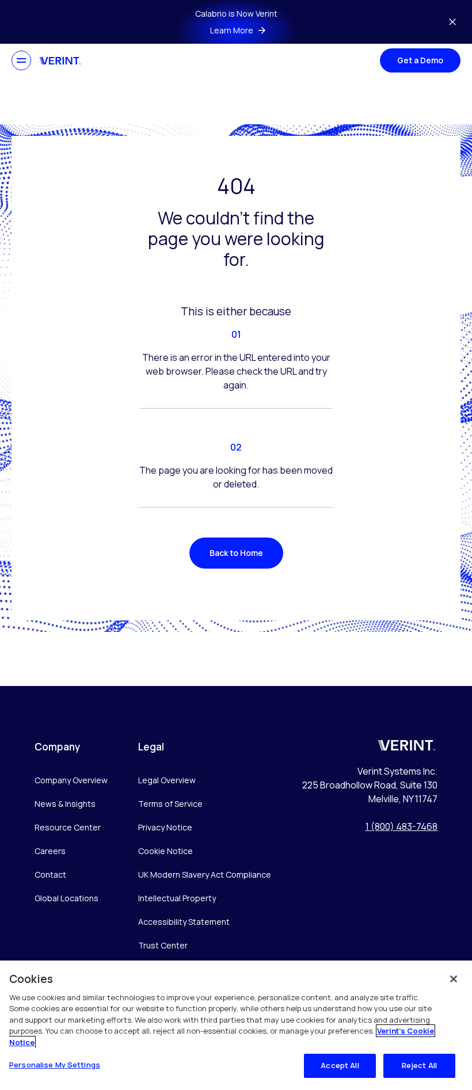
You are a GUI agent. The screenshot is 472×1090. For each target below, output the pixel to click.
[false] (453, 979)
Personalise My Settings (54, 1064)
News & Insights (65, 803)
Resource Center (68, 827)
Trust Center (163, 945)
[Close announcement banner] (452, 22)
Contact (50, 874)
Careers (50, 850)
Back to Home (236, 552)
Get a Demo (420, 60)
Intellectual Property (177, 898)
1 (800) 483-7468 (401, 826)
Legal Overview (167, 780)
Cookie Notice (165, 850)
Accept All (340, 1065)
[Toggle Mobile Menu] (21, 60)
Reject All (419, 1065)
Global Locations (66, 898)
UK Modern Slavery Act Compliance (204, 874)
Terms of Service (170, 803)
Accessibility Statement (184, 921)
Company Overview (71, 780)
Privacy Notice (165, 827)
